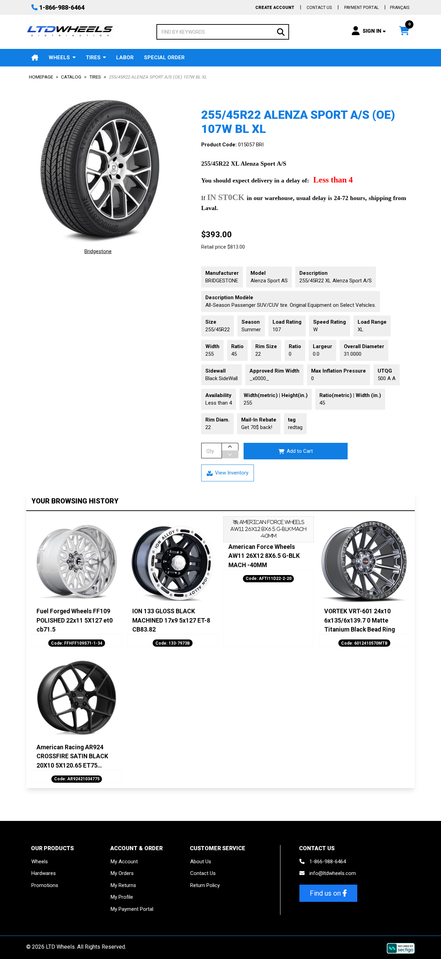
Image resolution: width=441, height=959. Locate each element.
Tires (93, 57)
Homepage (41, 77)
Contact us (319, 7)
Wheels (59, 57)
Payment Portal (361, 7)
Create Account (274, 7)
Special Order (164, 57)
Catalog (71, 77)
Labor (125, 57)
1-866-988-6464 (61, 7)
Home (34, 57)
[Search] (281, 31)
